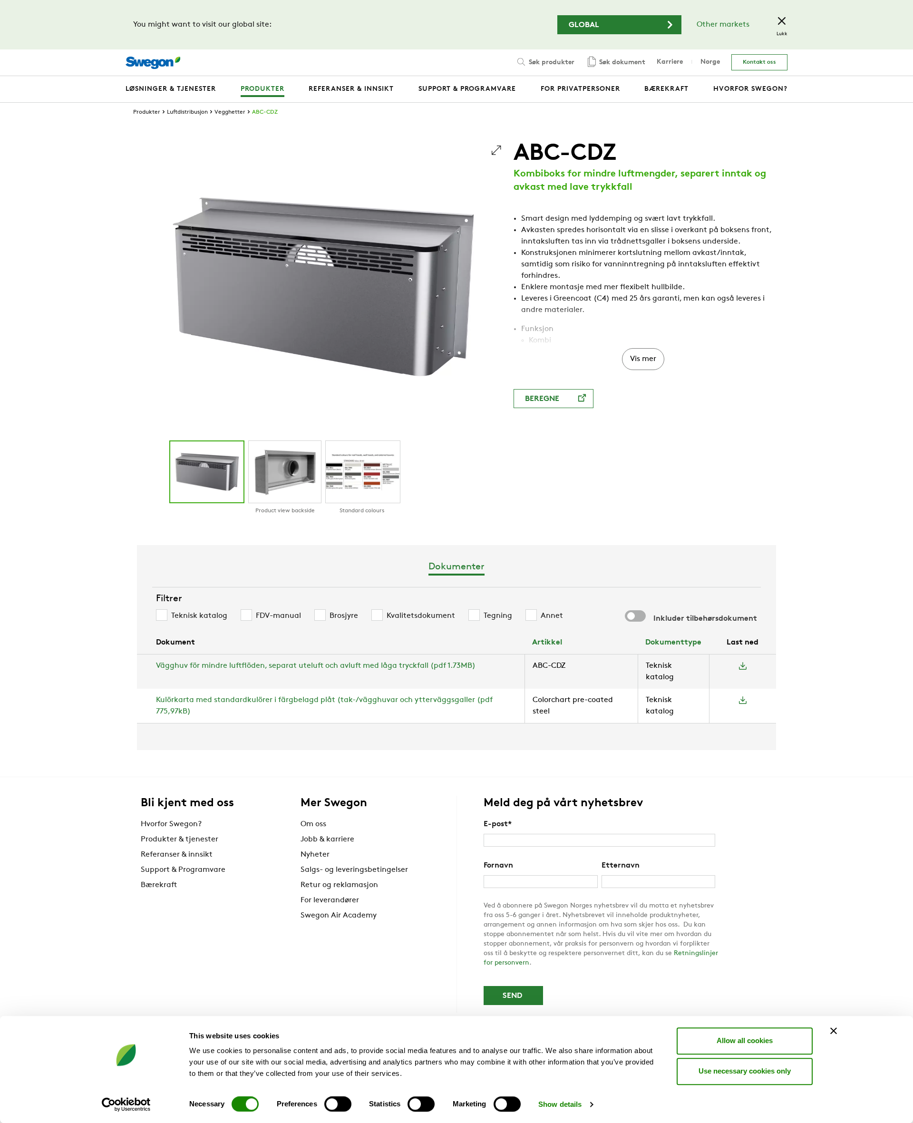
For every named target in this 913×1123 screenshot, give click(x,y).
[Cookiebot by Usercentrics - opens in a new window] (126, 1104)
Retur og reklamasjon (339, 885)
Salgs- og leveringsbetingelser (354, 870)
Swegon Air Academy (339, 915)
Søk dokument (621, 62)
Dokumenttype (673, 642)
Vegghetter (229, 112)
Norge (710, 62)
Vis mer (643, 359)
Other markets (723, 25)
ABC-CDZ (265, 112)
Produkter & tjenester (179, 839)
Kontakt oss (759, 62)
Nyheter (315, 855)
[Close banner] (833, 1030)
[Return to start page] (153, 63)
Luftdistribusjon (187, 112)
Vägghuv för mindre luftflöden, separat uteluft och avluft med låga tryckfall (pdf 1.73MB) (316, 666)
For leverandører (330, 900)
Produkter (146, 112)
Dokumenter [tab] (456, 567)
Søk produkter (550, 62)
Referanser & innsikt (177, 855)
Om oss (313, 824)
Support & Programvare (183, 870)
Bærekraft (159, 885)
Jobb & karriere (327, 839)
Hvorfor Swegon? (171, 824)
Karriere (670, 62)
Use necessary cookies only (745, 1071)
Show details (560, 1104)
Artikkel (547, 642)
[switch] (337, 1104)
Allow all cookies (745, 1040)
